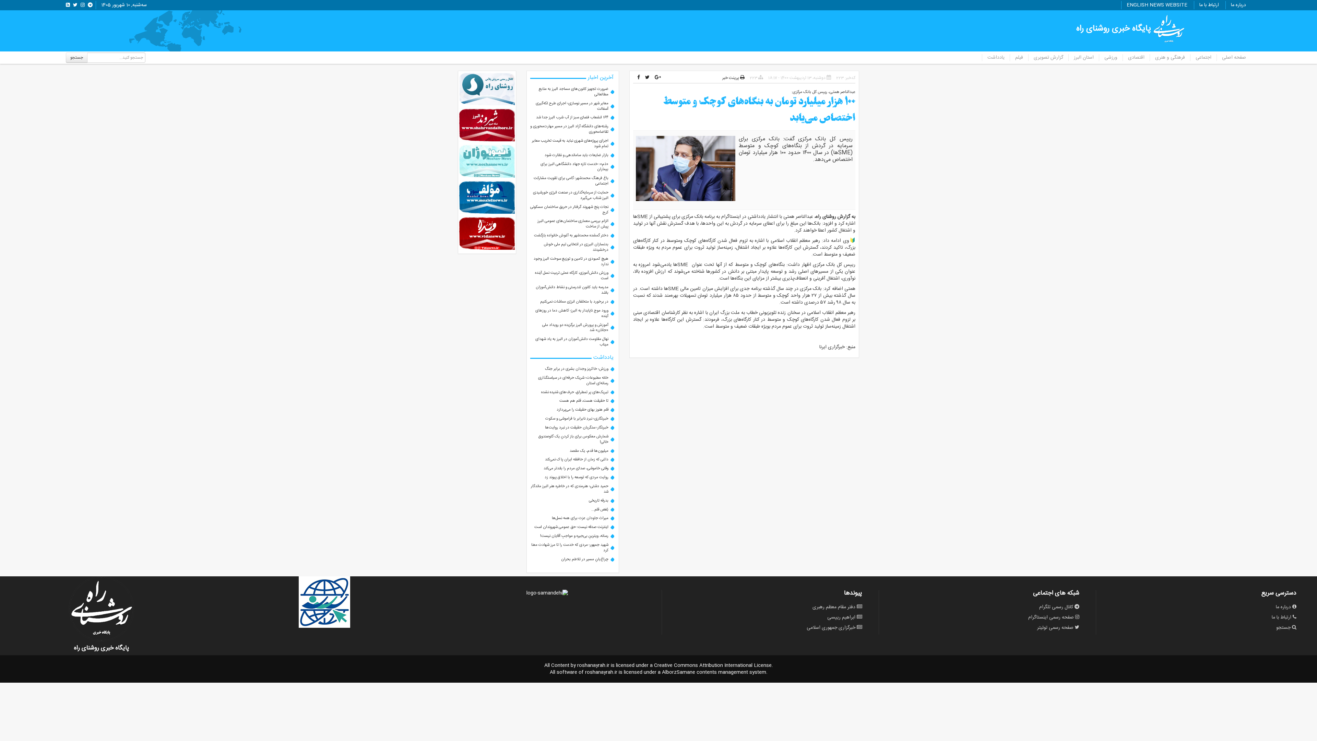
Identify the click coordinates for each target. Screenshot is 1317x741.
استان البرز (1084, 57)
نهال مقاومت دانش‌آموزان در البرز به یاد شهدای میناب (571, 342)
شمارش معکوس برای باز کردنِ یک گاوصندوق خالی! (573, 439)
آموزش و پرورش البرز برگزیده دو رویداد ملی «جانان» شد (575, 328)
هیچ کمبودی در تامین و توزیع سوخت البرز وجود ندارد (571, 262)
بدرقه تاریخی (598, 500)
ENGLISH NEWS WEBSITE (1157, 5)
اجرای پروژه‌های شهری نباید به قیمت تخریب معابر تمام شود (570, 144)
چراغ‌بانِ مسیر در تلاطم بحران (584, 559)
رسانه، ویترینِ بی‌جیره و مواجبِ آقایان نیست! (574, 536)
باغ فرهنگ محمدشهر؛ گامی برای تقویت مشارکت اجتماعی (571, 181)
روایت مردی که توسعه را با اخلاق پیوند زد (576, 477)
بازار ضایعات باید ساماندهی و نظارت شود (576, 155)
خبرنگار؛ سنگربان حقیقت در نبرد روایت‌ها (576, 427)
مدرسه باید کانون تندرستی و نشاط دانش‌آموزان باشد (572, 290)
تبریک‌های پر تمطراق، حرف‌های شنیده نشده (574, 392)
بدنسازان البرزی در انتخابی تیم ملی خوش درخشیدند (576, 247)
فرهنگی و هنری (1170, 57)
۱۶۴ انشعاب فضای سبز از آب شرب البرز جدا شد (572, 117)
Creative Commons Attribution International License (713, 665)
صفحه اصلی (1234, 57)
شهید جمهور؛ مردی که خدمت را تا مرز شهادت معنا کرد (569, 548)
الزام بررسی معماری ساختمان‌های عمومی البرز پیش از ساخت (572, 224)
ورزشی (1110, 57)
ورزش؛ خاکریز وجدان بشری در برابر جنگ (576, 369)
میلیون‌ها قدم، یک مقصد (589, 451)
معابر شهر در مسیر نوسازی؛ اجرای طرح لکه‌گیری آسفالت (572, 106)
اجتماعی (1203, 57)
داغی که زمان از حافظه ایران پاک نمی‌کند (576, 459)
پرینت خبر (731, 77)
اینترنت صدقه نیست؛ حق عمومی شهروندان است (571, 527)
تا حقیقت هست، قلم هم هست (583, 401)
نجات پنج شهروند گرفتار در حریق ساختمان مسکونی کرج (569, 210)
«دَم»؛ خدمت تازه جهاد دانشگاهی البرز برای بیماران (574, 167)
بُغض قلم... (599, 509)
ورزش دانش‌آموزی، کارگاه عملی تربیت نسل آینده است (571, 276)
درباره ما (1238, 5)
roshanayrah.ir (593, 665)
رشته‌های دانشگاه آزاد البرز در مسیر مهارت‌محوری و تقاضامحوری (569, 129)
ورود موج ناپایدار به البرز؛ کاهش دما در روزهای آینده (571, 313)
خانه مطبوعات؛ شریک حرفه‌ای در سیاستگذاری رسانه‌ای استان (573, 381)
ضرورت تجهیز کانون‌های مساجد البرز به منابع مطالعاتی (573, 92)
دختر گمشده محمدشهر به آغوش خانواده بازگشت (571, 235)
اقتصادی (1136, 57)
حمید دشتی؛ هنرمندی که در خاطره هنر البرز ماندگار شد (569, 489)
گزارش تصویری (1048, 57)
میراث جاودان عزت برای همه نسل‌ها (580, 518)
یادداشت (996, 57)
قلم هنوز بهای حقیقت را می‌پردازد (582, 410)
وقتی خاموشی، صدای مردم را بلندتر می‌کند (576, 468)
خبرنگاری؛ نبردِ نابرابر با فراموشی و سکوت (576, 418)
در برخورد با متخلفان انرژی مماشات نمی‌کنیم (574, 301)
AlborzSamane (678, 672)
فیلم (1019, 57)
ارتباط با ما (1209, 5)
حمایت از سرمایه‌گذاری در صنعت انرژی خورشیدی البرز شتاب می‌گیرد (570, 195)
